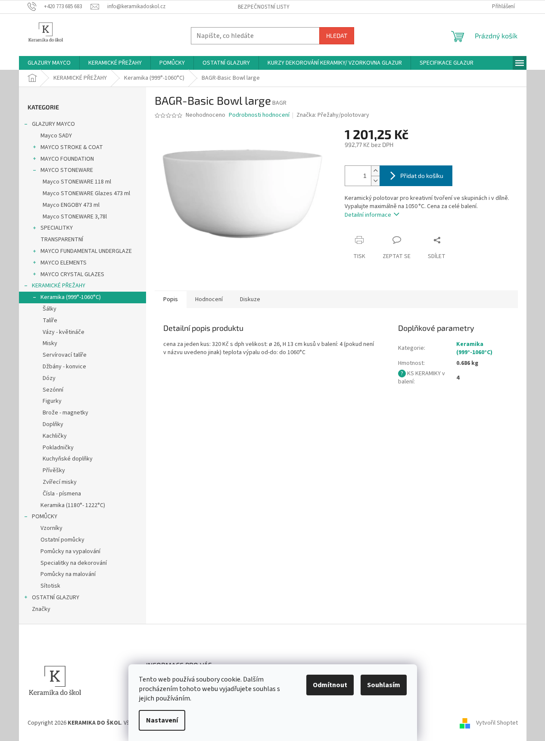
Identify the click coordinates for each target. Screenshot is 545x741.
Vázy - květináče (63, 332)
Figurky (52, 401)
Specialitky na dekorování (73, 563)
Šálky (49, 309)
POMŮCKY (44, 516)
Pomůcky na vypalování (70, 551)
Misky (50, 343)
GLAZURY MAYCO (53, 124)
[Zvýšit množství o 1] (375, 171)
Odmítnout (330, 685)
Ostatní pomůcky (62, 540)
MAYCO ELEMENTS (63, 262)
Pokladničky (58, 447)
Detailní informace (368, 215)
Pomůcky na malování (68, 574)
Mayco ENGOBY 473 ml (71, 205)
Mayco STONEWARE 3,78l (75, 216)
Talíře (50, 320)
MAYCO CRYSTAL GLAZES (72, 274)
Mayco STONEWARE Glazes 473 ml (86, 193)
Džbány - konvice (64, 366)
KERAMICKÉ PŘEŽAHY (58, 285)
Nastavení (162, 720)
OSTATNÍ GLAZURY (55, 597)
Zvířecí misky (60, 482)
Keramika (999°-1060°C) (70, 297)
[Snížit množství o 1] (375, 181)
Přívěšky (54, 470)
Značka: (332, 115)
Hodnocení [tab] (209, 299)
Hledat (336, 35)
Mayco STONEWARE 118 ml (77, 181)
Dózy (49, 378)
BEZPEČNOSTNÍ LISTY (264, 7)
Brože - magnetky (65, 412)
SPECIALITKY (56, 228)
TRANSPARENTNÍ (61, 239)
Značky (41, 609)
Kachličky (55, 436)
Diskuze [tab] (250, 299)
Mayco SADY (56, 135)
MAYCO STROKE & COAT (71, 147)
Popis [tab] (170, 299)
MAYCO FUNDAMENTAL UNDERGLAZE (86, 251)
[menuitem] (49, 63)
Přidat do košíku (421, 175)
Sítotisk (50, 586)
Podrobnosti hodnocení (259, 115)
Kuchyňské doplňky (68, 459)
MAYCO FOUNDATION (67, 159)
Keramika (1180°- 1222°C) (72, 505)
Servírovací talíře (65, 355)
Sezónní (53, 390)
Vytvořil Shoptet (497, 723)
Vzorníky (51, 528)
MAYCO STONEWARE (66, 170)
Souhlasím (383, 685)
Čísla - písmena (62, 493)
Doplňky (53, 424)
